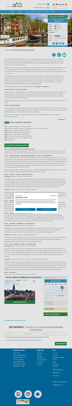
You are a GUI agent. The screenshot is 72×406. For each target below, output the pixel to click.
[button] (19, 195)
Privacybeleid (53, 195)
